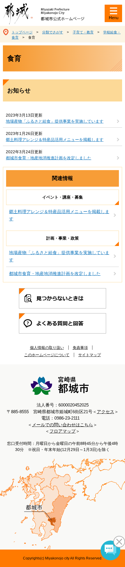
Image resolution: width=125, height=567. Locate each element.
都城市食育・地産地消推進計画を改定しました (48, 158)
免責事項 (80, 347)
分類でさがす (52, 32)
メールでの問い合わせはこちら (62, 424)
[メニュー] (113, 13)
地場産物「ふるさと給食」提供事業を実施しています (54, 121)
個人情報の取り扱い (47, 347)
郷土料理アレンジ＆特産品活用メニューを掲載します (54, 139)
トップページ (22, 32)
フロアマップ (62, 431)
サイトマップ (89, 355)
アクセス (105, 411)
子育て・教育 (83, 32)
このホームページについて (46, 355)
